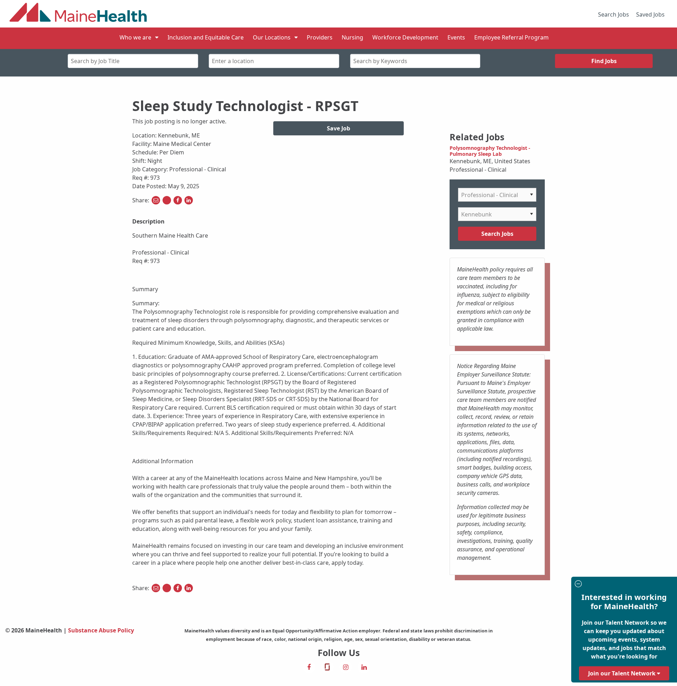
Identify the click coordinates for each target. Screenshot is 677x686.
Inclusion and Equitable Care (205, 37)
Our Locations (272, 37)
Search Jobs (613, 14)
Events (456, 37)
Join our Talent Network (622, 673)
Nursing (352, 37)
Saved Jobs (650, 14)
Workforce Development (405, 37)
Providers (320, 37)
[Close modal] (623, 584)
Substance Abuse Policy (101, 630)
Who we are (135, 37)
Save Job (338, 128)
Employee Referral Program (511, 37)
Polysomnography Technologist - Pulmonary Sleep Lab (490, 151)
